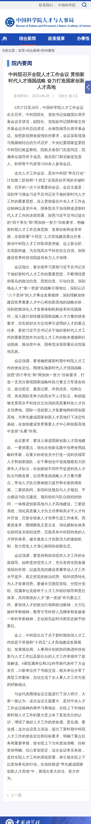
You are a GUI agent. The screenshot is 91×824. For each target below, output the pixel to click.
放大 (64, 96)
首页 (21, 50)
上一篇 (16, 795)
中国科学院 (67, 5)
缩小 (72, 96)
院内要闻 (48, 50)
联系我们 (46, 5)
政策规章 (56, 38)
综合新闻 (27, 38)
